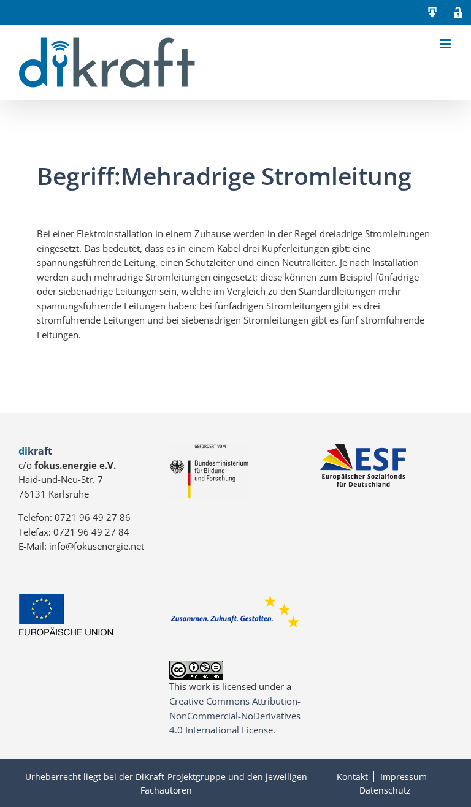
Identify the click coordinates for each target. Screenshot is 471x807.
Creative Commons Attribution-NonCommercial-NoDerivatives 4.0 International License (235, 715)
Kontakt (352, 776)
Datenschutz (385, 790)
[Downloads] (432, 12)
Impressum (403, 776)
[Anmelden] (458, 12)
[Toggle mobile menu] (446, 43)
